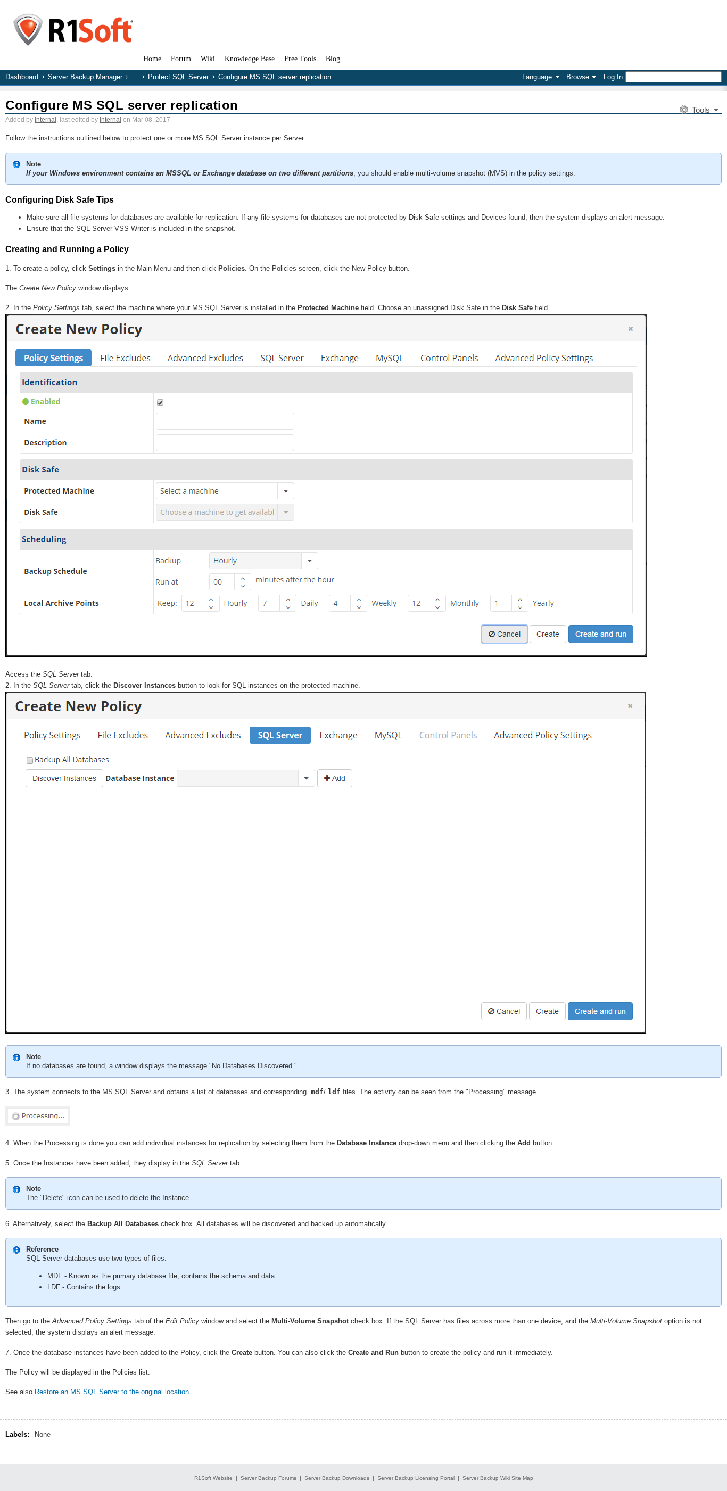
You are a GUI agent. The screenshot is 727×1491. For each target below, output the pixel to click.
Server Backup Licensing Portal (416, 1478)
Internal (45, 119)
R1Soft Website (213, 1478)
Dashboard (21, 77)
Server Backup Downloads (336, 1478)
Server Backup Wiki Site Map (497, 1478)
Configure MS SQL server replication (121, 105)
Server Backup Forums (268, 1478)
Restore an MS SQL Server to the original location (112, 1392)
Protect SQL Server (178, 77)
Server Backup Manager (85, 77)
